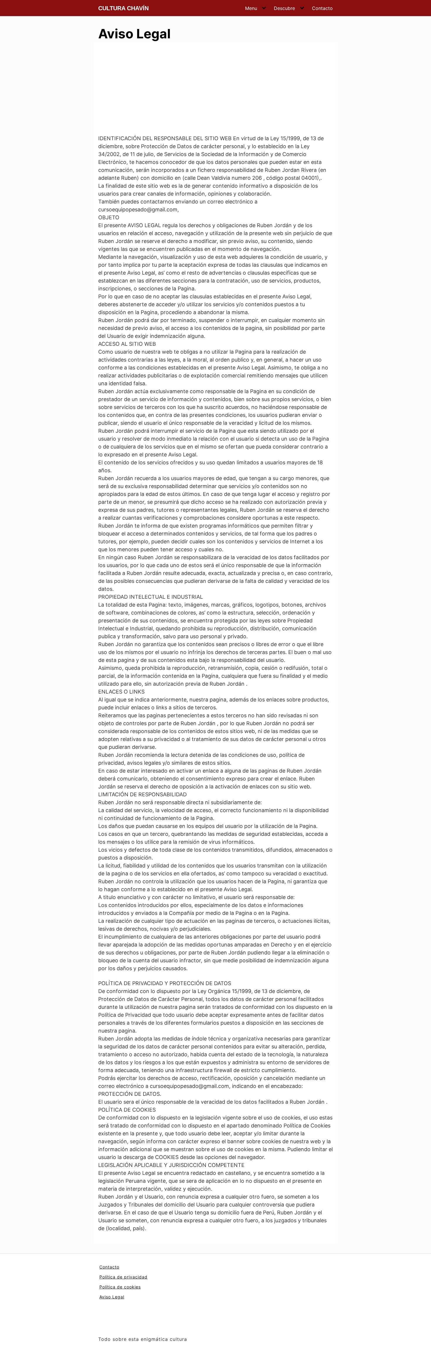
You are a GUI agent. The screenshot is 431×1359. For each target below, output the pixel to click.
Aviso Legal (111, 1296)
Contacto (322, 8)
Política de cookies (120, 1286)
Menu (251, 8)
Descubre (284, 8)
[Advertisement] (215, 90)
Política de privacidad (123, 1276)
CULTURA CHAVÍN (123, 8)
